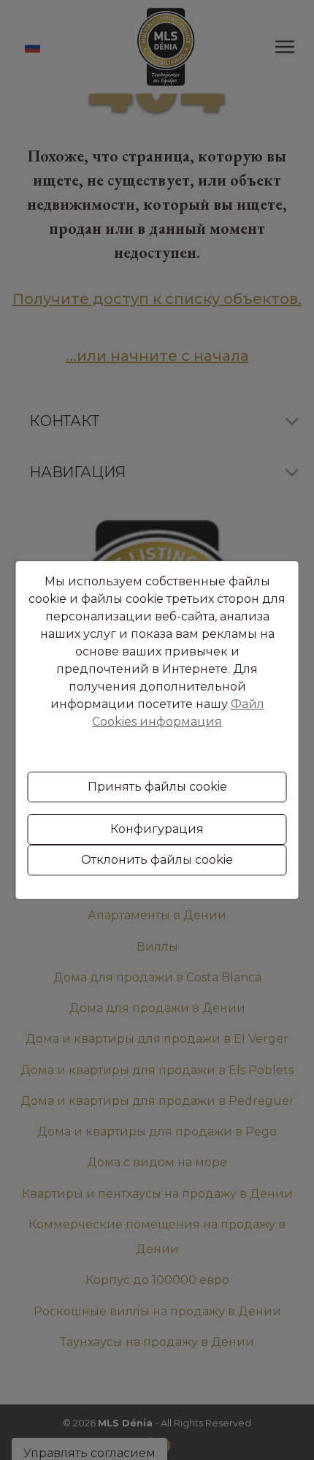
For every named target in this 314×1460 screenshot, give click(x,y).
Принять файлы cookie (157, 787)
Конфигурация (157, 829)
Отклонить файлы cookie (157, 860)
